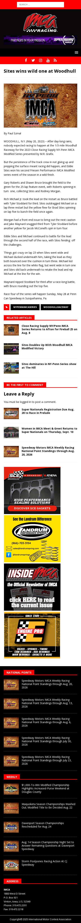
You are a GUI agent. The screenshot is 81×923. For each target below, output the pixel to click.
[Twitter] (33, 60)
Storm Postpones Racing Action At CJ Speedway (44, 862)
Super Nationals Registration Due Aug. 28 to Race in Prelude (48, 411)
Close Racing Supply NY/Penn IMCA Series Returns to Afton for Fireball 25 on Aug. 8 (49, 329)
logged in (25, 402)
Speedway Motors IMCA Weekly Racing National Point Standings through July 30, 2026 (47, 741)
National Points (19, 672)
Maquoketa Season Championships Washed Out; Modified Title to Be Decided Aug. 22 (48, 805)
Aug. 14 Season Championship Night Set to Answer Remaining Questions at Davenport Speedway (48, 845)
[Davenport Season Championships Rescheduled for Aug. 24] (11, 827)
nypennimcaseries (25, 307)
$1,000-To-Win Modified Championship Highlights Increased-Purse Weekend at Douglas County (45, 788)
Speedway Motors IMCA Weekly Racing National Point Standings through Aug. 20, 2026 (48, 451)
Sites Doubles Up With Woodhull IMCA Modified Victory (47, 346)
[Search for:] (40, 4)
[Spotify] (55, 60)
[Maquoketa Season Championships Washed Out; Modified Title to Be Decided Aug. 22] (11, 808)
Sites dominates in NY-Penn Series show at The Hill (49, 365)
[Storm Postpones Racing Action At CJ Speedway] (11, 865)
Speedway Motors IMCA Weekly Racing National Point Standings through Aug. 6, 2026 (46, 722)
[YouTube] (48, 60)
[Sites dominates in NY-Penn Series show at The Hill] (11, 368)
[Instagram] (40, 60)
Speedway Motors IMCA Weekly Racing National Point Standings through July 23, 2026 (47, 760)
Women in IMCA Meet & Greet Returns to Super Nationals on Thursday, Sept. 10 (49, 430)
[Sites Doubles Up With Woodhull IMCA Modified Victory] (11, 349)
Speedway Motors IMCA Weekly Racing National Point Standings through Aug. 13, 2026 (47, 703)
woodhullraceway (56, 307)
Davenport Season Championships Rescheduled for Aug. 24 (43, 824)
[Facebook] (26, 60)
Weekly (12, 777)
